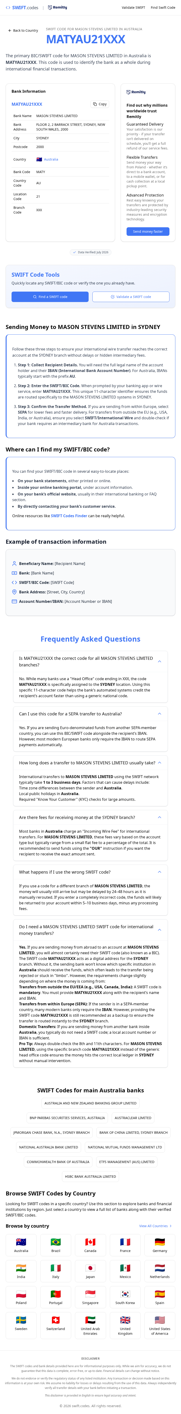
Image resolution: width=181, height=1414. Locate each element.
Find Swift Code (163, 7)
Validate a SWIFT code (133, 296)
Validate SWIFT (133, 7)
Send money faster (148, 231)
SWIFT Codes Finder (69, 515)
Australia (51, 159)
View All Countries (153, 1226)
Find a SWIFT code (53, 296)
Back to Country (25, 30)
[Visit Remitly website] (57, 8)
